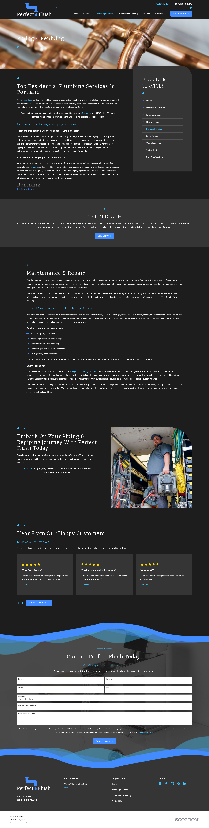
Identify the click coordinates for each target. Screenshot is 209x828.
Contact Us (103, 236)
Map (66, 787)
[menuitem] (162, 100)
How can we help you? (26, 713)
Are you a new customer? (27, 705)
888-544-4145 (182, 4)
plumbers (33, 167)
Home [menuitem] (75, 13)
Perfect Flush (26, 100)
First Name (22, 679)
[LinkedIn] (184, 783)
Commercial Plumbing (121, 795)
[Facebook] (166, 783)
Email (108, 688)
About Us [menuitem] (87, 13)
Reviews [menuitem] (146, 13)
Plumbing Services (119, 789)
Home (114, 784)
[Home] (34, 9)
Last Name (110, 679)
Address (21, 696)
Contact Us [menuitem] (160, 13)
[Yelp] (178, 783)
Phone (20, 688)
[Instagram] (172, 783)
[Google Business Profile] (160, 783)
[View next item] (22, 603)
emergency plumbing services (82, 371)
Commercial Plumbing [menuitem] (128, 13)
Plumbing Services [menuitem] (104, 13)
